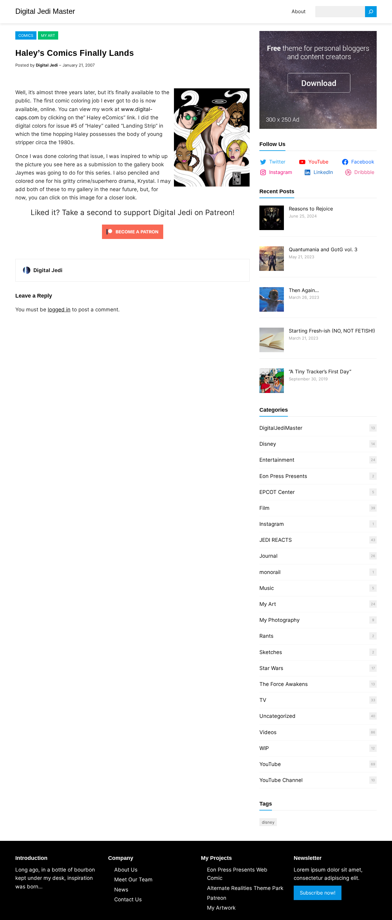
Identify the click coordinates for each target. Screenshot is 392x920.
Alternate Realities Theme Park (245, 888)
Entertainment (276, 460)
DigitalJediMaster (280, 428)
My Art (48, 35)
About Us (126, 870)
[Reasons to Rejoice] (271, 219)
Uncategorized (277, 716)
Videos (268, 732)
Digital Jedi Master (45, 11)
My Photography (279, 620)
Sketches (270, 652)
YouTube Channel (281, 780)
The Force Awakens (283, 684)
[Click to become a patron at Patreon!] (132, 240)
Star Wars (271, 668)
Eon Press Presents (283, 476)
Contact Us (128, 899)
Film (264, 508)
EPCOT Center (277, 492)
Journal (268, 556)
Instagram (271, 524)
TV (262, 700)
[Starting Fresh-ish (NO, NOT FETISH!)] (271, 341)
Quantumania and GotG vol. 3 (323, 249)
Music (266, 588)
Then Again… (304, 290)
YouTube (270, 764)
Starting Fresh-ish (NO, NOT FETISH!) (332, 331)
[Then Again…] (271, 300)
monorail (270, 572)
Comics (25, 35)
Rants (266, 636)
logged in (59, 309)
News (121, 890)
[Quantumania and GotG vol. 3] (271, 259)
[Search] (371, 11)
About (299, 11)
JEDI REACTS (275, 540)
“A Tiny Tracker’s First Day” (320, 371)
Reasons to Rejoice (311, 209)
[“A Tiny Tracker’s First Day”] (271, 381)
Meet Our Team (133, 879)
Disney (267, 444)
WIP (264, 748)
